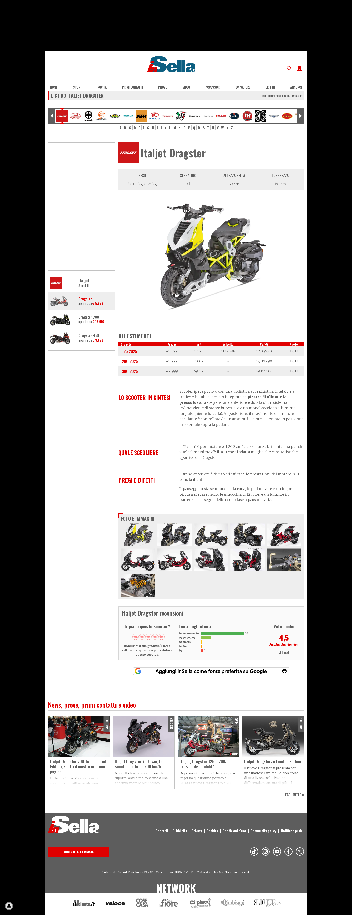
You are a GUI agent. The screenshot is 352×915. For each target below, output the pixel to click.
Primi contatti (132, 87)
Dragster (85, 299)
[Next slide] (300, 116)
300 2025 (130, 371)
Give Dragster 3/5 (148, 637)
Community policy (263, 831)
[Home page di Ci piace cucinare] (200, 903)
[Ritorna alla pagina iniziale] (73, 825)
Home (53, 87)
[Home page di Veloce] (115, 903)
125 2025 (129, 351)
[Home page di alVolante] (83, 904)
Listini (270, 87)
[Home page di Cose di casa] (141, 903)
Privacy (196, 831)
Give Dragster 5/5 (161, 637)
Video (186, 87)
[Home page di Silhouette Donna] (267, 903)
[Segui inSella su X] (300, 852)
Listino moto (274, 95)
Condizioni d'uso (234, 831)
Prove (162, 87)
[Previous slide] (51, 116)
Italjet (287, 95)
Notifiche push (291, 831)
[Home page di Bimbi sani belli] (232, 903)
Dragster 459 (88, 335)
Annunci (296, 87)
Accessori (213, 87)
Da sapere (243, 87)
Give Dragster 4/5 (155, 637)
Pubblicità (180, 831)
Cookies (212, 831)
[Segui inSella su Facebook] (288, 852)
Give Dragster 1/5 (135, 637)
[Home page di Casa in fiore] (169, 904)
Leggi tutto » (294, 794)
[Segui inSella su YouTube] (277, 852)
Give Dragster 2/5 (142, 637)
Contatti (162, 831)
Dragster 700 (88, 317)
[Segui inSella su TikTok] (254, 852)
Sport (77, 87)
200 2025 (130, 361)
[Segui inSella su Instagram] (266, 852)
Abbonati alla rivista (79, 851)
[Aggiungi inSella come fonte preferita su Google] (211, 671)
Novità (102, 87)
